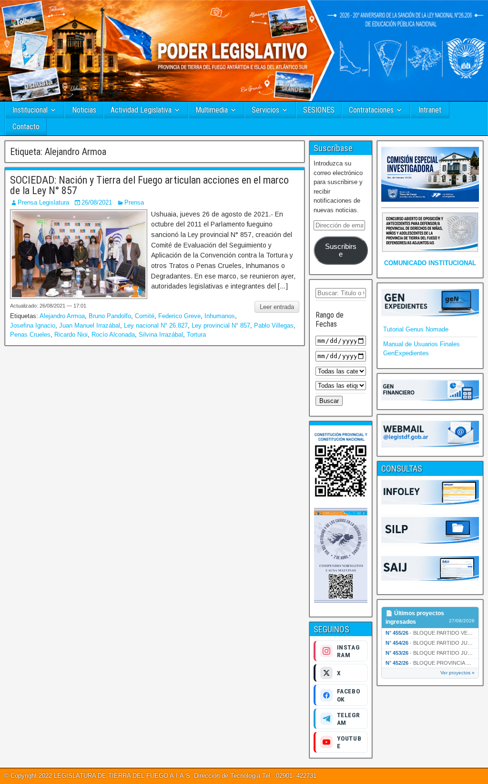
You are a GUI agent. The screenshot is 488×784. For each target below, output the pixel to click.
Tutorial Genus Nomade (415, 329)
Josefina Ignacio (32, 325)
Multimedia (211, 109)
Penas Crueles (30, 334)
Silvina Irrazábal (161, 334)
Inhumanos (219, 316)
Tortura (196, 334)
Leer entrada (277, 306)
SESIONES (319, 109)
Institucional (30, 109)
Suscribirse (340, 250)
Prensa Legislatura (43, 202)
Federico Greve (179, 316)
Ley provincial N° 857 (221, 325)
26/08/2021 (96, 202)
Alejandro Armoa (62, 316)
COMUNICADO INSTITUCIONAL (430, 263)
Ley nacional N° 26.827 (156, 325)
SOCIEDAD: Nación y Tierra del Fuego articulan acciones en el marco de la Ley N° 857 (149, 185)
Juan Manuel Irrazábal (89, 325)
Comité (144, 316)
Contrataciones (371, 109)
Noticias (84, 109)
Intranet (429, 109)
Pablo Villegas (274, 325)
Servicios (265, 109)
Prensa (134, 202)
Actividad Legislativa (141, 109)
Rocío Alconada (113, 334)
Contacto (26, 126)
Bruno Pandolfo (110, 316)
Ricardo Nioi (71, 334)
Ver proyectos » (457, 672)
